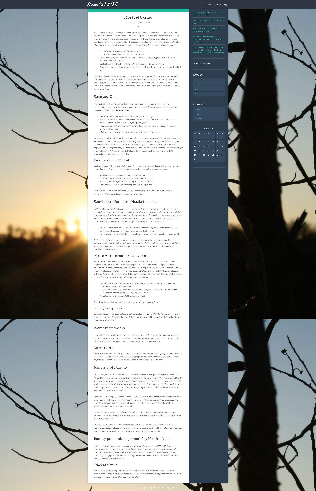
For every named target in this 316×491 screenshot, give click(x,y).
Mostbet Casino (138, 17)
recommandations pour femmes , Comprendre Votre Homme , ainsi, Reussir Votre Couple (208, 39)
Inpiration (197, 85)
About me (198, 109)
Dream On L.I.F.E (102, 4)
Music (196, 89)
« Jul (194, 163)
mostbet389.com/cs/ (124, 110)
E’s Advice (217, 4)
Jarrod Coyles (144, 22)
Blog (225, 4)
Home (209, 4)
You (195, 94)
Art (195, 80)
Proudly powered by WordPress (149, 488)
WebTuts (174, 488)
